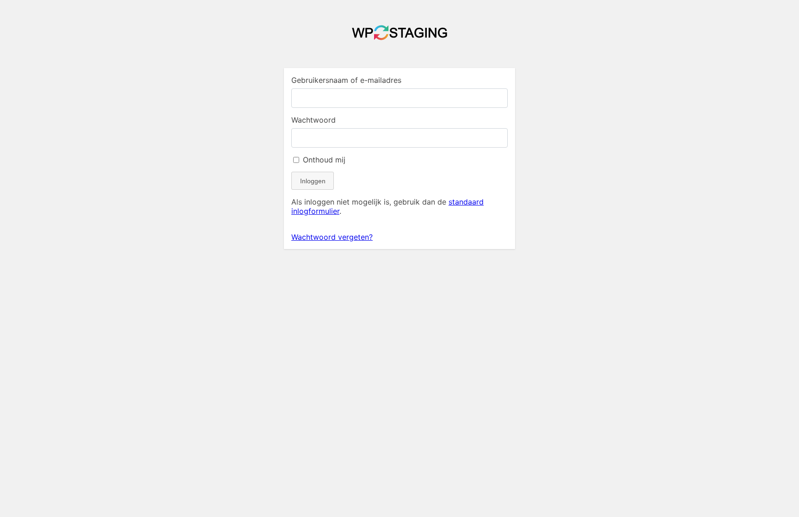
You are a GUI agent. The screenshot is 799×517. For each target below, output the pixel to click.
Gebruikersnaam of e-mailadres (346, 80)
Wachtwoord (313, 120)
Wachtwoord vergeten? (332, 237)
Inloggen (313, 181)
